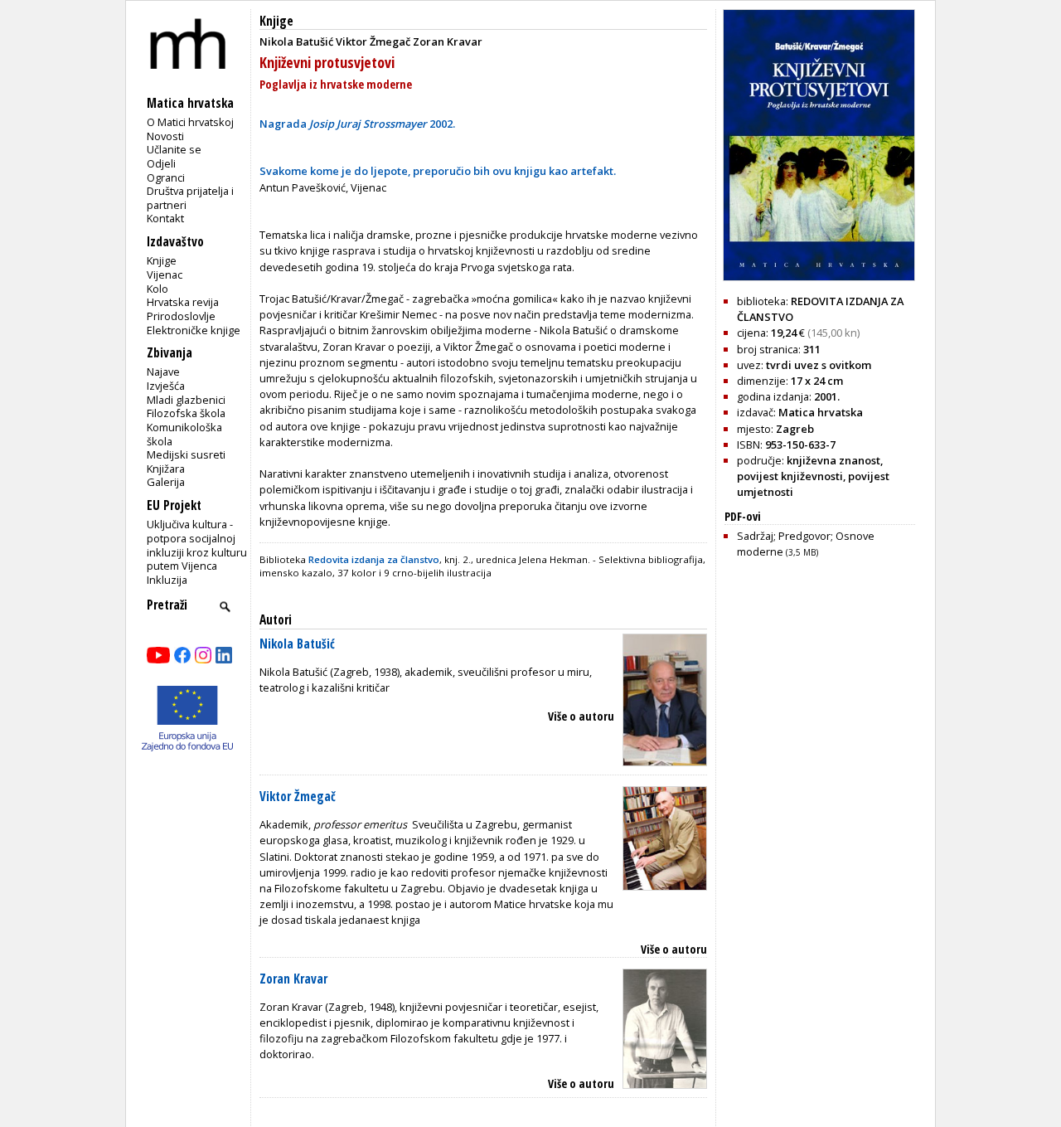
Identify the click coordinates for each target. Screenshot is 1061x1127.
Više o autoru (581, 716)
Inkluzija (167, 579)
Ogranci (166, 177)
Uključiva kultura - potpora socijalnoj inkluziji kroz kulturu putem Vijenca (197, 545)
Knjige (162, 260)
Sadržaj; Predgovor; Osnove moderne (805, 543)
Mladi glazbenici (186, 399)
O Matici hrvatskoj (190, 121)
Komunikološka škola (184, 434)
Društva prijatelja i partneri (190, 197)
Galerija (166, 481)
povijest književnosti (790, 476)
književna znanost (833, 460)
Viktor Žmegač (297, 796)
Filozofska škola (186, 413)
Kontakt (165, 218)
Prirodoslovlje (181, 315)
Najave (163, 371)
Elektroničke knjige (193, 330)
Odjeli (161, 163)
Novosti (165, 136)
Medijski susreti (186, 454)
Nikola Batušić (297, 644)
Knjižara (166, 468)
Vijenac (164, 274)
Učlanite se (174, 149)
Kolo (157, 288)
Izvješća (166, 385)
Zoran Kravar (293, 979)
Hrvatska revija (183, 301)
